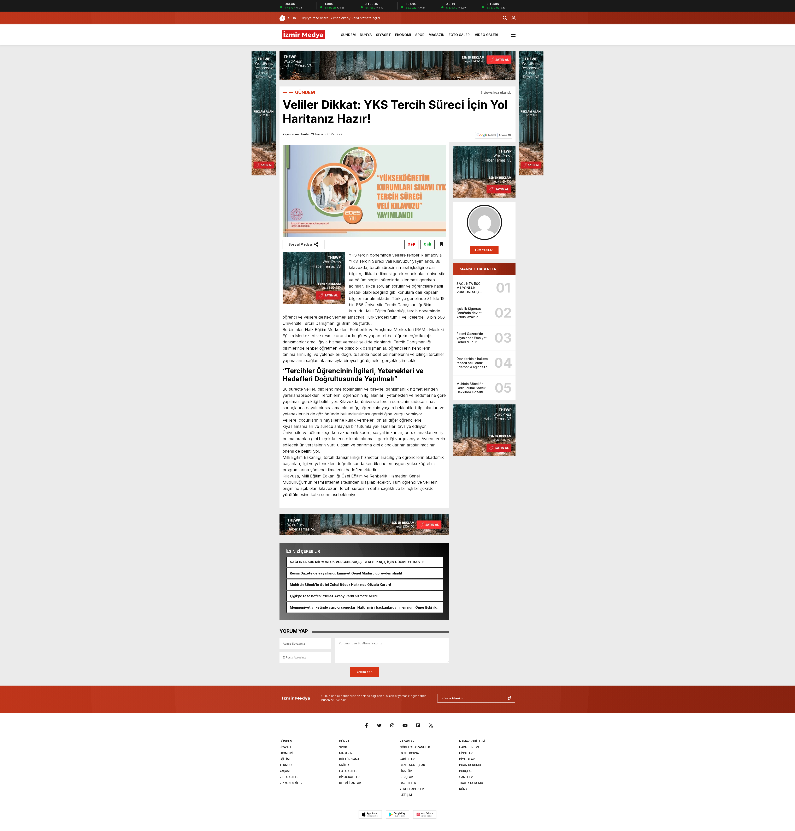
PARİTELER (407, 759)
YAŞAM (284, 771)
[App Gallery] (424, 814)
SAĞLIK (344, 765)
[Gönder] (510, 698)
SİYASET (383, 35)
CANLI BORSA (409, 753)
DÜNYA (366, 35)
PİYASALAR (467, 759)
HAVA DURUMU (469, 747)
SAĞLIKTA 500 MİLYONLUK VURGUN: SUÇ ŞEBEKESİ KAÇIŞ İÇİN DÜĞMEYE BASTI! (357, 562)
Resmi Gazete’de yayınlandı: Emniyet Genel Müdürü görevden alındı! (346, 573)
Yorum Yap (364, 672)
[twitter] (379, 725)
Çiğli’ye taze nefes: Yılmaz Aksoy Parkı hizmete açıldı (333, 596)
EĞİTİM (284, 759)
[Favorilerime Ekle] (441, 244)
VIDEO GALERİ (486, 35)
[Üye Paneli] (511, 18)
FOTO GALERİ (460, 35)
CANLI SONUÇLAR (412, 765)
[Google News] (493, 135)
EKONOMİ (403, 35)
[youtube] (405, 725)
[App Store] (370, 814)
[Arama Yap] (503, 18)
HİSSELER (466, 753)
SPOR (419, 35)
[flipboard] (417, 725)
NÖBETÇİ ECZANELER (415, 747)
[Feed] (430, 725)
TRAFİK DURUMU (471, 783)
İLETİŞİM (406, 794)
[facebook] (366, 725)
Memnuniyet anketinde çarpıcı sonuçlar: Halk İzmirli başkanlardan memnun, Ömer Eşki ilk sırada (363, 607)
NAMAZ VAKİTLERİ (472, 741)
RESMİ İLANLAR (350, 783)
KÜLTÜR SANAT (350, 759)
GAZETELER (408, 783)
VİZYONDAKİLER (290, 783)
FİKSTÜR (406, 771)
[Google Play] (397, 814)
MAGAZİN (436, 35)
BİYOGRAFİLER (349, 777)
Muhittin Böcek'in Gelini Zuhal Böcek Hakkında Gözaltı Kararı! (340, 585)
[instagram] (392, 725)
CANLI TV (466, 777)
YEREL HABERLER (412, 789)
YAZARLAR (407, 741)
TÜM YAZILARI (484, 250)
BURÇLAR (465, 771)
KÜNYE (464, 789)
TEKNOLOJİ (287, 765)
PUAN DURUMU (470, 765)
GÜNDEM (348, 35)
